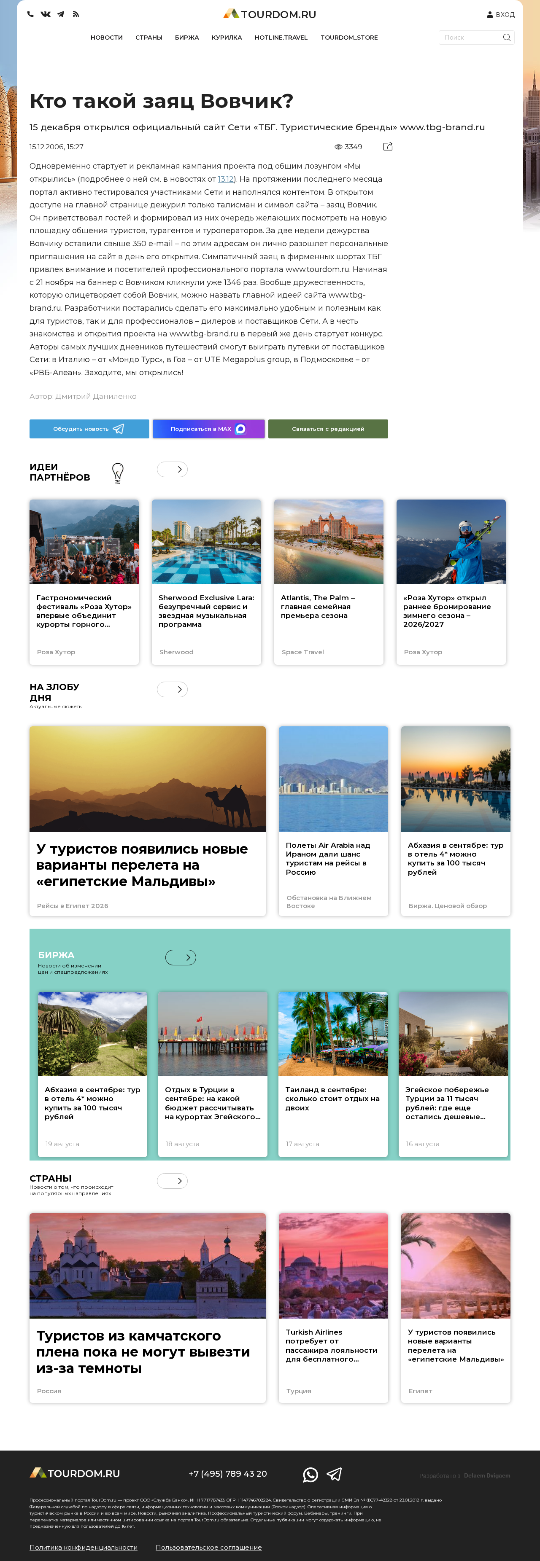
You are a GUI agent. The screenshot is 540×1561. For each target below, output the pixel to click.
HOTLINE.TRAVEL (281, 37)
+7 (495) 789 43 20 (228, 1474)
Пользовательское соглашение (209, 1547)
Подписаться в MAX (201, 428)
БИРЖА (187, 37)
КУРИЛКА (227, 37)
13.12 (226, 179)
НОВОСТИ (107, 37)
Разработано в (464, 1475)
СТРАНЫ (148, 37)
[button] (165, 469)
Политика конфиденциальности (84, 1547)
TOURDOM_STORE (349, 37)
